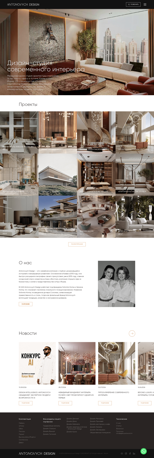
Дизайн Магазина (96, 418)
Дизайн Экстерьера (97, 430)
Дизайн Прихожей (96, 421)
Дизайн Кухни (72, 432)
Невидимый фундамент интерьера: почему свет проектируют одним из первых (76, 395)
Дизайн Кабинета (73, 424)
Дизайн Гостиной (49, 434)
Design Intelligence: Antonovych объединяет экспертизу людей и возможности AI (35, 395)
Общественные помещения (100, 432)
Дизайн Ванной (49, 431)
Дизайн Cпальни (49, 428)
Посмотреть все (77, 244)
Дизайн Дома (72, 421)
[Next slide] (132, 333)
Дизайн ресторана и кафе (100, 424)
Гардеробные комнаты (51, 426)
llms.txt (106, 453)
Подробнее (26, 304)
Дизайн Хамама (96, 427)
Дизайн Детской (73, 418)
